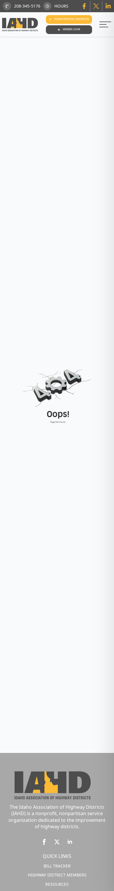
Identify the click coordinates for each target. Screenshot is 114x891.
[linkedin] (70, 842)
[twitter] (57, 842)
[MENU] (105, 24)
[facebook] (44, 842)
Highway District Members (57, 875)
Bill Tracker (57, 866)
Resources (57, 884)
